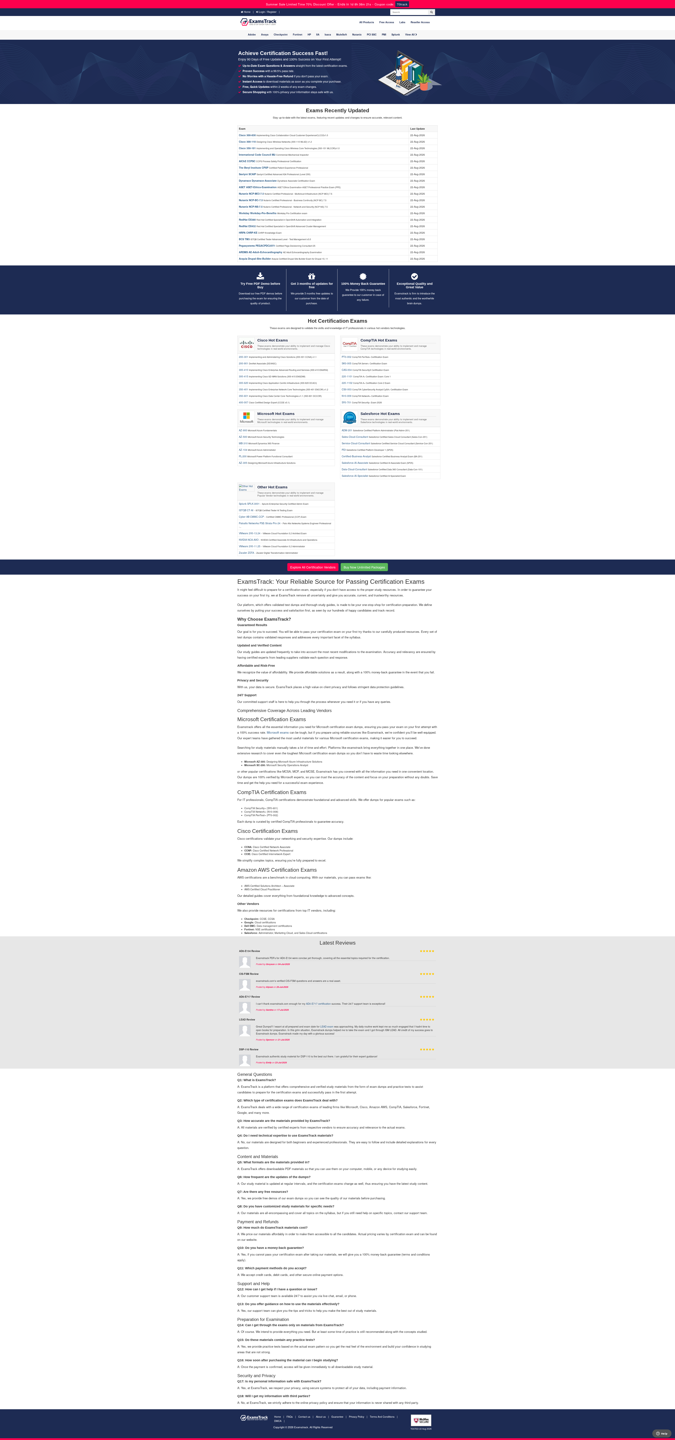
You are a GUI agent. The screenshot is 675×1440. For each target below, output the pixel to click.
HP (309, 34)
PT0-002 (346, 357)
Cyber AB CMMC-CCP (252, 516)
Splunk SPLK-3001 (249, 503)
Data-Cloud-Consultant (354, 469)
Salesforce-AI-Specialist (355, 475)
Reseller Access (420, 22)
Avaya (264, 34)
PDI (344, 449)
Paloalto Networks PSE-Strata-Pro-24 (260, 523)
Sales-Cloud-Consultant (355, 436)
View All (410, 34)
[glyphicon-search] (431, 12)
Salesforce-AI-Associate (355, 462)
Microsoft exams (278, 732)
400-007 (243, 402)
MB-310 (243, 443)
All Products (366, 22)
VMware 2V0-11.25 (250, 546)
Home (246, 12)
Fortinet (297, 34)
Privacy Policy (356, 1416)
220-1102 (347, 383)
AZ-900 (243, 430)
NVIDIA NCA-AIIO (249, 539)
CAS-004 (347, 370)
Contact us (304, 1416)
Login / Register (267, 12)
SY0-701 (346, 402)
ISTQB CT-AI (246, 510)
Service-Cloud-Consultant (356, 443)
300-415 (243, 376)
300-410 (243, 370)
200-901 (243, 363)
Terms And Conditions (382, 1416)
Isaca (328, 34)
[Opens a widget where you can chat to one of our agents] (661, 1433)
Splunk (395, 34)
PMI (384, 34)
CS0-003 (347, 389)
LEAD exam (326, 1026)
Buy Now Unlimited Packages (364, 567)
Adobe (252, 34)
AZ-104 (243, 449)
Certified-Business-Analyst (356, 456)
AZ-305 (243, 462)
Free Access (386, 22)
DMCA (277, 1421)
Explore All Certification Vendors (313, 567)
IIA (317, 34)
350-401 (243, 389)
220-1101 (347, 376)
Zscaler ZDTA (247, 552)
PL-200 (243, 456)
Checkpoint (281, 34)
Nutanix (357, 34)
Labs (402, 22)
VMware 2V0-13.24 (250, 533)
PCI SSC (372, 34)
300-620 (243, 383)
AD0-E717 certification (318, 1003)
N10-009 (346, 396)
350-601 (243, 396)
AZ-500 (243, 436)
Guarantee (337, 1416)
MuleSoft (341, 34)
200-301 (243, 357)
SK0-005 (346, 363)
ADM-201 (347, 430)
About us (321, 1416)
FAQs (290, 1416)
